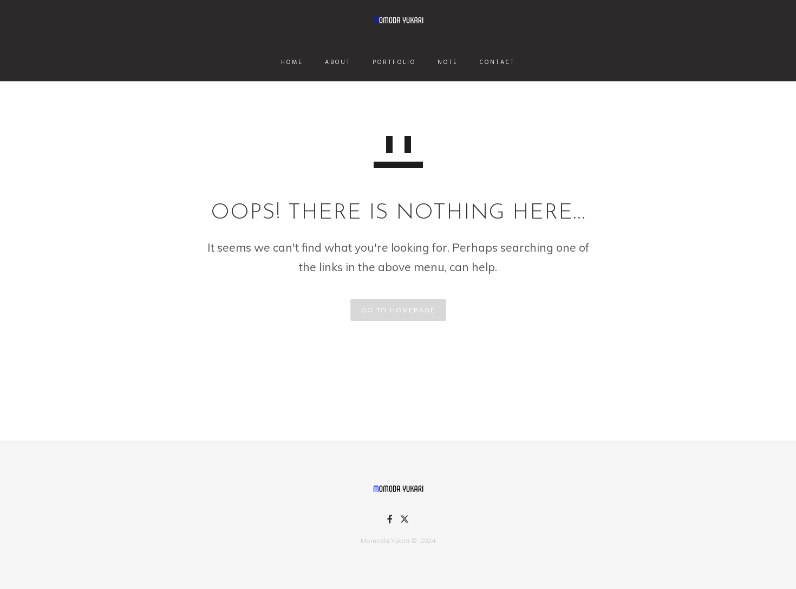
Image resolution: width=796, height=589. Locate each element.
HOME (292, 62)
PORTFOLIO (394, 62)
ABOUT (338, 62)
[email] (389, 520)
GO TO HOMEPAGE (398, 310)
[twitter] (404, 521)
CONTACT (497, 62)
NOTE (448, 62)
